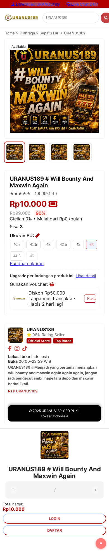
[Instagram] (17, 348)
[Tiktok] (24, 348)
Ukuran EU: (22, 235)
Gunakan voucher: (29, 284)
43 (78, 244)
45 (32, 256)
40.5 (16, 244)
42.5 (63, 244)
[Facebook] (10, 348)
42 (48, 244)
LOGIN (54, 518)
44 (92, 244)
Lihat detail (86, 275)
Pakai (91, 298)
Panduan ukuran (27, 263)
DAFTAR (54, 530)
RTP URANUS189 (22, 391)
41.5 (33, 244)
